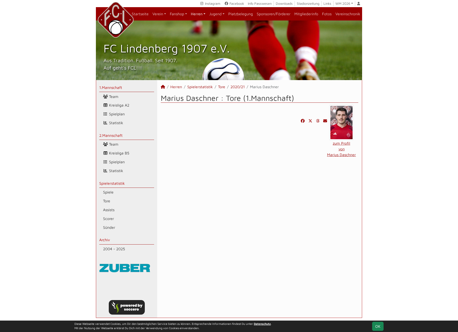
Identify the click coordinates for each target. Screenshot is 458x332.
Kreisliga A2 (118, 105)
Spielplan (116, 114)
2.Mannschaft (111, 135)
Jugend (215, 14)
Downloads (284, 3)
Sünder (109, 227)
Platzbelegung (240, 14)
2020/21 (237, 87)
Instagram (212, 3)
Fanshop (177, 14)
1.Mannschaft (110, 87)
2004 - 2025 (114, 249)
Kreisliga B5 (118, 153)
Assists (108, 210)
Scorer (108, 218)
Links (327, 3)
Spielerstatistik (112, 183)
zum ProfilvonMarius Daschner (341, 149)
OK (377, 326)
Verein (157, 14)
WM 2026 (342, 3)
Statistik (115, 123)
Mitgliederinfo (306, 14)
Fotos (327, 14)
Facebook (236, 3)
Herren (197, 14)
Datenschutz (262, 324)
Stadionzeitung (308, 3)
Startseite (140, 14)
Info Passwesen (260, 3)
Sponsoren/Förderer (274, 14)
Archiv (104, 240)
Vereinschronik (347, 14)
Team (113, 96)
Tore (106, 201)
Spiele (108, 192)
